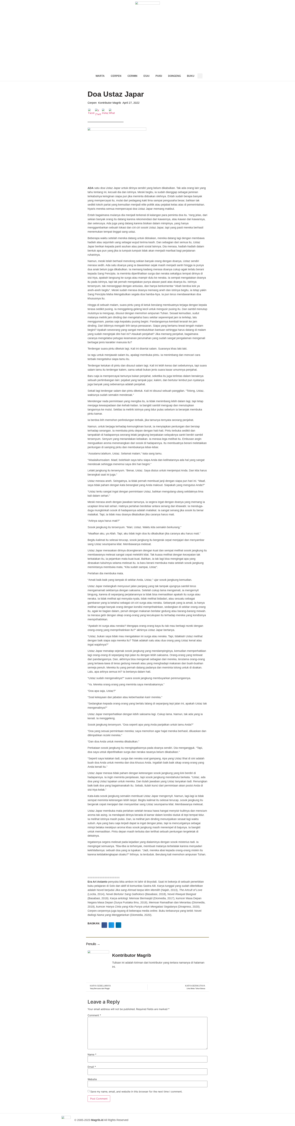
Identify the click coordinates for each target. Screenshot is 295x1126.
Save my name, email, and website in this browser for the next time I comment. (136, 1091)
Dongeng (174, 76)
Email (92, 1067)
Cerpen (116, 76)
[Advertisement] (147, 47)
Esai (146, 76)
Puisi (158, 76)
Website (92, 1079)
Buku (190, 76)
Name (92, 1054)
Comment (94, 1015)
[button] (200, 75)
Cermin (132, 76)
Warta (100, 76)
